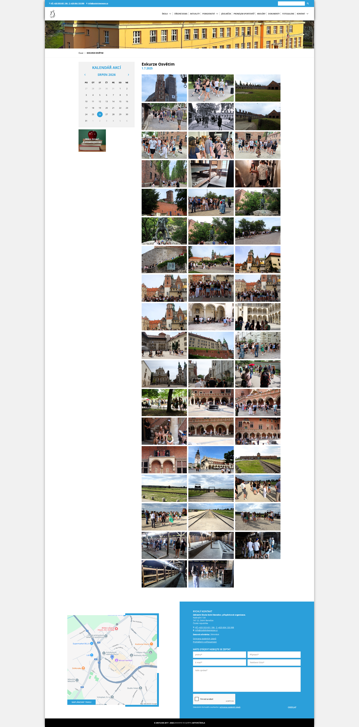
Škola (165, 13)
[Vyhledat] (308, 3)
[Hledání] (291, 3)
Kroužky (261, 13)
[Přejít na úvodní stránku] (66, 14)
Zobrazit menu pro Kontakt (307, 14)
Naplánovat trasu (81, 702)
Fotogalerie (288, 13)
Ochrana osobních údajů (204, 638)
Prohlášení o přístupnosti (205, 642)
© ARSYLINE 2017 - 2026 (164, 723)
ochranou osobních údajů (230, 707)
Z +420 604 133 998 (76, 3)
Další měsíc (128, 75)
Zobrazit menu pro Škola (170, 14)
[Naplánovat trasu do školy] (112, 660)
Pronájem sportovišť (244, 13)
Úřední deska (180, 13)
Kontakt (301, 13)
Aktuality (195, 13)
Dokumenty (274, 13)
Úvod (81, 53)
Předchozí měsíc (85, 75)
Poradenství (208, 13)
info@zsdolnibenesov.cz (98, 3)
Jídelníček (226, 13)
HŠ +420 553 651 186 (59, 3)
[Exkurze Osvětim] (164, 88)
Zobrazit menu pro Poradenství (217, 14)
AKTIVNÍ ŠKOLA (198, 723)
